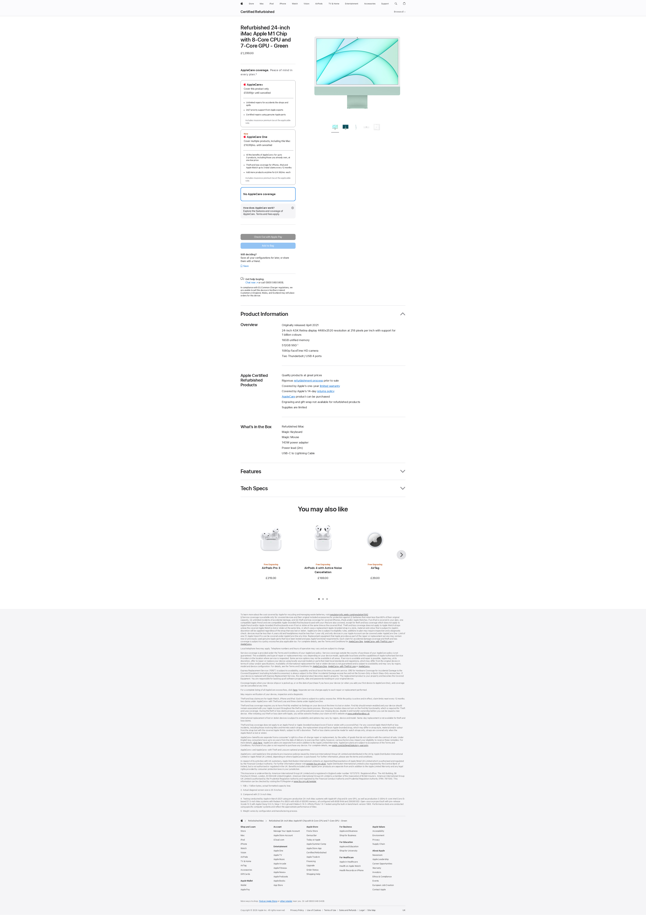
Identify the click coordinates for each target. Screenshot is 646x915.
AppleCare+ (246, 644)
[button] (396, 3)
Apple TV (278, 855)
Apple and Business (348, 831)
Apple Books (279, 881)
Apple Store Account (283, 835)
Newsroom (377, 855)
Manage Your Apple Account (287, 831)
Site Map (371, 910)
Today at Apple (313, 840)
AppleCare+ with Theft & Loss (378, 641)
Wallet (243, 885)
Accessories (246, 870)
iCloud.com (279, 840)
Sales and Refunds (347, 910)
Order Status (312, 870)
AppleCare (288, 396)
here (295, 690)
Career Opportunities (382, 864)
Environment (378, 835)
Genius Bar (312, 835)
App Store (278, 885)
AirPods (244, 857)
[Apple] (242, 820)
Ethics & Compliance (382, 876)
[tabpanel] (357, 73)
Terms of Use (330, 910)
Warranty (376, 868)
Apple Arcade (280, 864)
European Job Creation (383, 885)
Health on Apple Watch (350, 866)
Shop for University (348, 851)
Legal (361, 910)
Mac (243, 835)
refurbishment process (308, 380)
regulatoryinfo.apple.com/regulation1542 (349, 614)
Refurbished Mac (256, 821)
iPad (243, 840)
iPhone (244, 844)
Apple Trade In (313, 857)
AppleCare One (356, 641)
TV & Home (246, 861)
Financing (311, 861)
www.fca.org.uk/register (305, 781)
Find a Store (312, 831)
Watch (243, 848)
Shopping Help (313, 874)
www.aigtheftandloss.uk (358, 714)
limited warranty (330, 386)
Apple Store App (314, 848)
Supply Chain (378, 844)
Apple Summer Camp (316, 844)
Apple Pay (245, 889)
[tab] (335, 127)
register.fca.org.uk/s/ (316, 764)
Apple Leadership (380, 859)
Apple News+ (280, 872)
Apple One (278, 851)
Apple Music (279, 859)
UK (404, 910)
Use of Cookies (314, 910)
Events (375, 881)
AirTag (243, 865)
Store (243, 831)
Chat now (251, 282)
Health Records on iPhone (351, 870)
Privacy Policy (297, 910)
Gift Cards (245, 874)
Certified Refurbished (257, 12)
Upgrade (311, 865)
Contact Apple (379, 889)
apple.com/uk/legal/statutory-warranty (350, 745)
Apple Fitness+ (280, 868)
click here (257, 743)
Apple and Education (348, 846)
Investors (376, 872)
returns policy (325, 391)
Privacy (376, 840)
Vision (243, 852)
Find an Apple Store (268, 901)
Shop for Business (347, 835)
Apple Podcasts (281, 876)
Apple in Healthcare (348, 862)
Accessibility (378, 831)
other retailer (286, 901)
